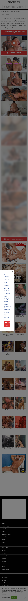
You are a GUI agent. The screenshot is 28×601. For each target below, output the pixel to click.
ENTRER (7, 322)
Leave (7, 325)
